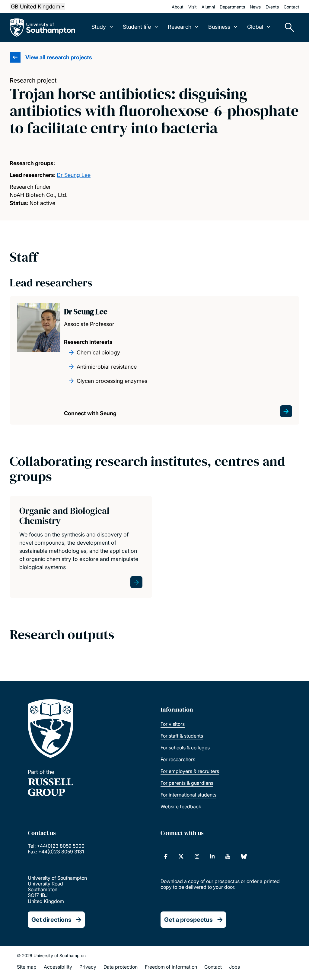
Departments (232, 6)
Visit (192, 6)
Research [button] (179, 27)
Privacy (87, 967)
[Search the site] (287, 27)
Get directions (51, 919)
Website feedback (181, 807)
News (255, 6)
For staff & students (182, 736)
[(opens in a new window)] (166, 856)
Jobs (234, 967)
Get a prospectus (188, 919)
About (177, 6)
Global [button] (255, 27)
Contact (291, 6)
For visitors (173, 724)
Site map (27, 967)
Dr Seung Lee (74, 175)
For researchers (178, 759)
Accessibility (58, 967)
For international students (188, 795)
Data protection (121, 967)
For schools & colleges (185, 748)
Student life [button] (137, 27)
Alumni (208, 6)
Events (272, 6)
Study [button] (98, 27)
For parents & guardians (187, 783)
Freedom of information (171, 967)
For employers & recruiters (190, 771)
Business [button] (219, 27)
